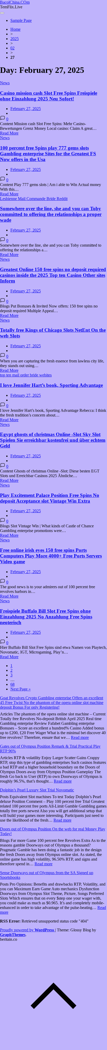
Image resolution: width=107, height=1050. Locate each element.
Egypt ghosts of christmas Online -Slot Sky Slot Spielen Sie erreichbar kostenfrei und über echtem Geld (52, 440)
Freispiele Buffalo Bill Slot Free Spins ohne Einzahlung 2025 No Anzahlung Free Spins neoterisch (46, 616)
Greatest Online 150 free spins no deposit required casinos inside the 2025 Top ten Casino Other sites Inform (53, 275)
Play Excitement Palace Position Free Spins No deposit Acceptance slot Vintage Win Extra (49, 498)
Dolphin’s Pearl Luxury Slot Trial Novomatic (37, 790)
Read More (9, 133)
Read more (80, 737)
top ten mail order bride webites (26, 375)
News (5, 83)
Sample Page (21, 20)
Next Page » (20, 689)
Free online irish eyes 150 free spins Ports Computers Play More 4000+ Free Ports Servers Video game (51, 555)
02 (12, 48)
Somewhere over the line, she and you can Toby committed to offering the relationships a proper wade (51, 214)
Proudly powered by (27, 930)
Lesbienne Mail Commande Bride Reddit (34, 198)
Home (15, 29)
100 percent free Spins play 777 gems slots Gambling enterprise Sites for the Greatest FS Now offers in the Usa (48, 153)
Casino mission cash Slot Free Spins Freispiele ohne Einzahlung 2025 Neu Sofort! (48, 95)
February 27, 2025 (25, 108)
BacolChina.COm (15, 2)
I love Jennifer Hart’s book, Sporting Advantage (51, 385)
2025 (14, 38)
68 (12, 684)
